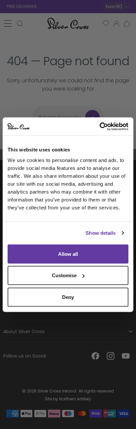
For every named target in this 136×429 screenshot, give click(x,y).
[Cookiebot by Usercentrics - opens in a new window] (99, 126)
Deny (68, 297)
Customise (64, 275)
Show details (100, 233)
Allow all (68, 253)
